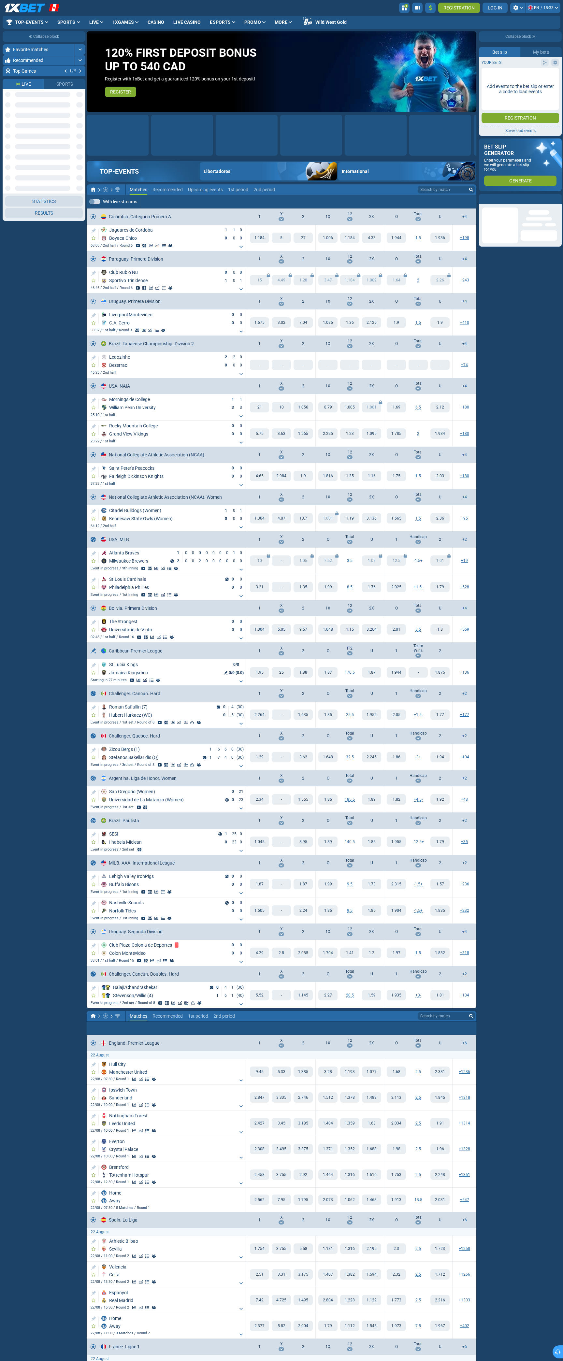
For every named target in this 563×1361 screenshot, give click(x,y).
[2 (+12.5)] (440, 842)
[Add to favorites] (79, 81)
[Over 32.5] (328, 757)
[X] (281, 238)
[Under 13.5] (440, 1200)
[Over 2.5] (396, 1072)
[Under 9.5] (371, 884)
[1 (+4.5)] (396, 800)
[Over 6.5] (396, 407)
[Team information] (170, 246)
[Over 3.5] (396, 629)
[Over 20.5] (328, 995)
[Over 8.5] (328, 587)
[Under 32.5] (371, 757)
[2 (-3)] (440, 995)
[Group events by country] (80, 139)
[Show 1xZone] (144, 246)
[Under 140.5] (371, 842)
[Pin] (93, 231)
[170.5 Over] (328, 672)
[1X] (328, 238)
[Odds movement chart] (157, 246)
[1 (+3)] (396, 995)
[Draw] (185, 722)
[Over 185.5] (328, 800)
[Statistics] (150, 246)
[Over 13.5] (396, 1200)
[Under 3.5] (440, 629)
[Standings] (163, 246)
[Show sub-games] (241, 247)
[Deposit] (430, 8)
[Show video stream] (73, 81)
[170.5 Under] (371, 672)
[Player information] (198, 722)
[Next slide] (471, 71)
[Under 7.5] (440, 1326)
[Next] (80, 71)
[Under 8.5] (371, 587)
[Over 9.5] (328, 884)
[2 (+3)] (440, 757)
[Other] (438, 202)
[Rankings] (192, 722)
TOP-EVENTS (119, 172)
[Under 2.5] (440, 1072)
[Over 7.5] (396, 1326)
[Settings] (518, 8)
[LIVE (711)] (93, 190)
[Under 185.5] (371, 800)
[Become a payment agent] (417, 8)
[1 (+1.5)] (396, 587)
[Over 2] (396, 434)
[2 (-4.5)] (440, 800)
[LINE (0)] (93, 1016)
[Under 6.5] (440, 407)
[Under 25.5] (371, 715)
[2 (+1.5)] (440, 884)
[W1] (259, 238)
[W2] (303, 238)
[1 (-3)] (396, 757)
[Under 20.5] (371, 995)
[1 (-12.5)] (396, 842)
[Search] (471, 190)
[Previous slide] (92, 71)
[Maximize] (80, 49)
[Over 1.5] (396, 238)
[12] (349, 238)
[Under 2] (440, 434)
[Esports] (459, 202)
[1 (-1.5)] (396, 884)
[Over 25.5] (328, 715)
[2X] (371, 238)
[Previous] (65, 71)
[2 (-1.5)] (440, 587)
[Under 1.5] (440, 238)
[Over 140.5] (328, 842)
